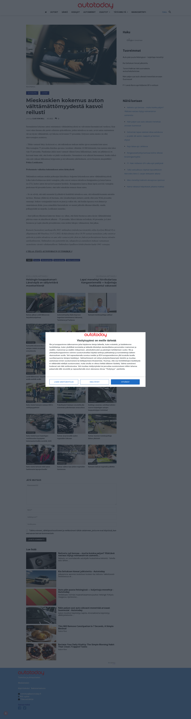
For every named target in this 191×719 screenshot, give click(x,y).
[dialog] (95, 359)
